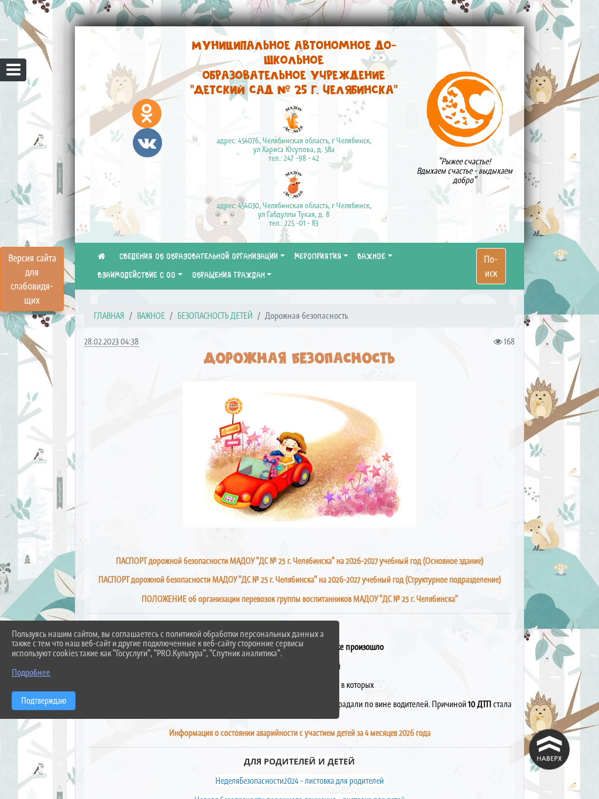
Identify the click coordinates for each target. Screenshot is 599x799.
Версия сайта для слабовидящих (32, 279)
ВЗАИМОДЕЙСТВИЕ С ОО (136, 275)
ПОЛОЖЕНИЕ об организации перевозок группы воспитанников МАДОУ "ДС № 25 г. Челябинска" (300, 598)
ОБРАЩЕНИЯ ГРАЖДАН (228, 275)
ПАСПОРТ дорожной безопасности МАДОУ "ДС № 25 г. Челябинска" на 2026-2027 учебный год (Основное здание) (300, 560)
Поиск (491, 266)
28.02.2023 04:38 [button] (111, 341)
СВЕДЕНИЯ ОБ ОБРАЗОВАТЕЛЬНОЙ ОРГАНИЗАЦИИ (198, 256)
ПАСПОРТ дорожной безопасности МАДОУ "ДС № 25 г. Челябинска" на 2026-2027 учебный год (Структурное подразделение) (299, 579)
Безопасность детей (215, 315)
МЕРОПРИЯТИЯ (318, 256)
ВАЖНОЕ (371, 256)
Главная (109, 315)
